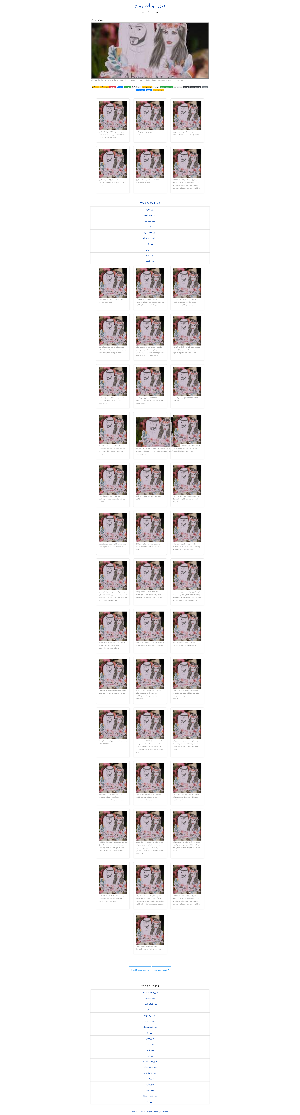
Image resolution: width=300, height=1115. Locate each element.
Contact (141, 1112)
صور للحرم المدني (150, 215)
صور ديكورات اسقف (166, 87)
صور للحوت (150, 209)
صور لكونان (150, 255)
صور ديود (205, 87)
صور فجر (150, 1044)
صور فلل (150, 1032)
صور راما (119, 87)
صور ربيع (186, 87)
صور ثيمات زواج (150, 5)
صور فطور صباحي (150, 1067)
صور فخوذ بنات (150, 1073)
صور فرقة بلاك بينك (150, 992)
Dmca (134, 1112)
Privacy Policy (152, 1112)
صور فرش (150, 1050)
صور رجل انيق (141, 90)
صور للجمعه (150, 226)
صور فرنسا (150, 1055)
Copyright (163, 1112)
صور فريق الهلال (150, 1015)
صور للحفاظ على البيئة (150, 238)
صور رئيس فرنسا (196, 87)
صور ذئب (156, 87)
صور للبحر (150, 249)
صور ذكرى (95, 87)
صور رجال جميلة (147, 87)
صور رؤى (149, 90)
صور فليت (150, 1078)
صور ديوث (113, 87)
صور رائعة (127, 87)
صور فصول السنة (150, 1096)
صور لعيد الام (150, 221)
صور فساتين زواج (150, 1027)
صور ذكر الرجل (136, 87)
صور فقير (150, 1038)
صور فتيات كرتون (150, 1004)
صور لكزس (150, 261)
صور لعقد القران (150, 232)
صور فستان (150, 998)
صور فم (150, 1009)
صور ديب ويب (178, 87)
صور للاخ (150, 244)
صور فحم (150, 1090)
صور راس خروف (158, 90)
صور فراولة (150, 1021)
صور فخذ (150, 1101)
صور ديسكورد (104, 87)
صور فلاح (150, 1084)
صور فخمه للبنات (150, 1061)
